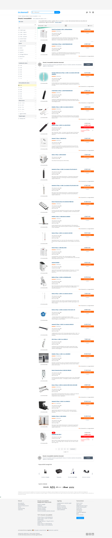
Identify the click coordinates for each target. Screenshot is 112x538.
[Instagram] (90, 533)
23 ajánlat (87, 76)
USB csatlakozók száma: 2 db (39, 18)
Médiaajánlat (79, 509)
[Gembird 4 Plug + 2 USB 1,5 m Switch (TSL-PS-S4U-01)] (45, 173)
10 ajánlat (87, 189)
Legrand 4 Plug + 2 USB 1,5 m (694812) (61, 401)
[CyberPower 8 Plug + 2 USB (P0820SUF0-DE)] (45, 48)
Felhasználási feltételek (35, 533)
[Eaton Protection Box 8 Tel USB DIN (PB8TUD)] (45, 206)
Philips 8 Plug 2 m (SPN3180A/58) (45, 523)
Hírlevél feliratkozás (61, 505)
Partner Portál (79, 503)
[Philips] (46, 487)
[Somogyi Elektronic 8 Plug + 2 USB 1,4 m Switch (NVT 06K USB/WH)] (45, 77)
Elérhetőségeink (21, 504)
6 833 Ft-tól (87, 262)
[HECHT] (71, 487)
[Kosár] (89, 12)
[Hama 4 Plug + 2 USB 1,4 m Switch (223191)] (45, 298)
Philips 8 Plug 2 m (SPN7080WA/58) (45, 517)
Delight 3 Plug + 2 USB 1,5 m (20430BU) (61, 354)
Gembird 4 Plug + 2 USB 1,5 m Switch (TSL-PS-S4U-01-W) (65, 185)
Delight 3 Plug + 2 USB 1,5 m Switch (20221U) (62, 107)
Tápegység (59, 477)
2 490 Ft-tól (87, 434)
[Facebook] (87, 533)
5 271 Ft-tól (87, 72)
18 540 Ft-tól (87, 401)
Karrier (19, 507)
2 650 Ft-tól (87, 432)
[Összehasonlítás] (87, 12)
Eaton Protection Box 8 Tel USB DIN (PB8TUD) (63, 201)
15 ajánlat (87, 94)
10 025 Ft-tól (87, 354)
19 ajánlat (87, 110)
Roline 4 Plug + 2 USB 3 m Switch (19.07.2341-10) (63, 309)
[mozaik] (68, 26)
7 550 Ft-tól (87, 154)
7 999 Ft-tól (87, 339)
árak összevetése (87, 31)
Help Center (79, 504)
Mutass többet (58, 22)
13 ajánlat (87, 328)
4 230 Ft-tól (87, 125)
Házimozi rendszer (86, 477)
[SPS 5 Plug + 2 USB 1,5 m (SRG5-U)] (45, 343)
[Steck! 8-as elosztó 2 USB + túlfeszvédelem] (45, 33)
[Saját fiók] (93, 12)
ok (35, 24)
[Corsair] (58, 487)
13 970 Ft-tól (87, 277)
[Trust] (65, 487)
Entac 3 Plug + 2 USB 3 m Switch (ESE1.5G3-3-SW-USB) (64, 385)
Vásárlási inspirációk (61, 507)
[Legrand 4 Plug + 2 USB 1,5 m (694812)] (45, 405)
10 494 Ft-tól (87, 416)
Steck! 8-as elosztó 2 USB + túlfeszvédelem (62, 29)
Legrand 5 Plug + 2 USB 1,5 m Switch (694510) (63, 324)
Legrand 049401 (55, 262)
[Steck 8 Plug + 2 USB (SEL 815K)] (45, 252)
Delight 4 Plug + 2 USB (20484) (59, 416)
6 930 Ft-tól (87, 169)
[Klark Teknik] (78, 487)
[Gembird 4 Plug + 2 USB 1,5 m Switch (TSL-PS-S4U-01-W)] (45, 189)
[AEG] (52, 487)
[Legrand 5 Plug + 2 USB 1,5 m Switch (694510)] (45, 328)
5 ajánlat (87, 405)
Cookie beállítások (61, 509)
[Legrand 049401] (45, 266)
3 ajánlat (87, 33)
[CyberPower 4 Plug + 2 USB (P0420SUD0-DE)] (45, 95)
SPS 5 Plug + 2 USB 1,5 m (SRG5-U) (60, 339)
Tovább (88, 64)
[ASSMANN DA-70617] (45, 437)
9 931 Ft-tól (87, 233)
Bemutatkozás (21, 503)
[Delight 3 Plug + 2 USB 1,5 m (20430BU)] (45, 358)
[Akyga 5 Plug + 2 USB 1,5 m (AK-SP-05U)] (45, 127)
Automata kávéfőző (42, 509)
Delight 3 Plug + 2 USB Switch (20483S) (61, 216)
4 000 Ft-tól (87, 385)
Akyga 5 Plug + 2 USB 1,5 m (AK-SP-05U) (61, 125)
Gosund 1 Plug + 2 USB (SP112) (59, 138)
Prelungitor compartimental (40, 530)
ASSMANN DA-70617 (56, 434)
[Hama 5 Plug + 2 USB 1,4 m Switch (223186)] (45, 237)
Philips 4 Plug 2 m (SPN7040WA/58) (45, 525)
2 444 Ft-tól (87, 138)
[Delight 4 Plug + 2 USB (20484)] (45, 420)
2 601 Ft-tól (87, 107)
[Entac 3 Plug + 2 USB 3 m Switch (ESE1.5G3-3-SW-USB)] (45, 389)
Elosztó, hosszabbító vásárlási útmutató (53, 62)
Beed (77, 513)
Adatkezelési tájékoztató (23, 533)
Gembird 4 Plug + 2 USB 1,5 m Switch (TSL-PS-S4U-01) (64, 169)
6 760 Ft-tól (87, 185)
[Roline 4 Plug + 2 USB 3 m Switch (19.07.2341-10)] (45, 314)
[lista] (66, 26)
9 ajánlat (87, 173)
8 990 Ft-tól (87, 309)
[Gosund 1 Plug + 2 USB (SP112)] (45, 142)
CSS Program (79, 511)
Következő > (73, 449)
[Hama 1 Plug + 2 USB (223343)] (45, 159)
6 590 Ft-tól (87, 44)
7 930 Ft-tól (87, 293)
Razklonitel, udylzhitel (53, 530)
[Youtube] (93, 533)
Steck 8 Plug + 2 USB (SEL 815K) (59, 247)
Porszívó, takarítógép (72, 477)
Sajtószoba (20, 509)
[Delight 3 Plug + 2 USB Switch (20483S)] (45, 220)
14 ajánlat (87, 47)
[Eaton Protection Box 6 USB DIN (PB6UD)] (45, 374)
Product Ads (79, 508)
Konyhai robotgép (45, 477)
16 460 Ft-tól (87, 201)
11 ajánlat (87, 158)
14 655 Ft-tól (87, 324)
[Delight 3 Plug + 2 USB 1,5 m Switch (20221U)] (45, 111)
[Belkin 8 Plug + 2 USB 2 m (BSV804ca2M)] (45, 281)
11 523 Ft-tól (87, 370)
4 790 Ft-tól (87, 90)
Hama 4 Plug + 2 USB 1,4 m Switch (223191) (62, 293)
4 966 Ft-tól (87, 216)
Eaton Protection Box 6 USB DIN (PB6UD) (61, 370)
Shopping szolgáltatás (81, 512)
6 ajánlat (87, 129)
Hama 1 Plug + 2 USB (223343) (59, 154)
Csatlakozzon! (80, 518)
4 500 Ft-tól (87, 123)
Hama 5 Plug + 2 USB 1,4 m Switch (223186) (62, 233)
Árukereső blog (21, 508)
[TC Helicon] (84, 487)
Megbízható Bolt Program (81, 505)
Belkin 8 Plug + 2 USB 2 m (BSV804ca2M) (61, 277)
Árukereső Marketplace (81, 507)
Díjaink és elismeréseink (23, 505)
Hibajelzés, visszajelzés (62, 508)
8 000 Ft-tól (87, 29)
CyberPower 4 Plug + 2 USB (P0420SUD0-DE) (62, 90)
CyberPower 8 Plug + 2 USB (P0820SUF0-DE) (62, 44)
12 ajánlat (87, 205)
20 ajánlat (87, 297)
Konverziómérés (79, 514)
